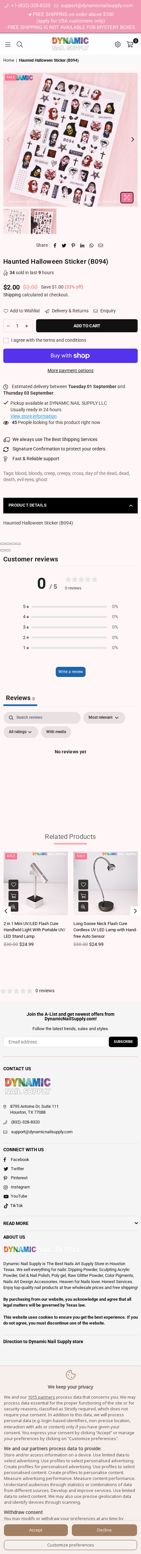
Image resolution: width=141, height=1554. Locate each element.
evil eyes (25, 479)
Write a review (70, 671)
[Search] (20, 44)
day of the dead (101, 473)
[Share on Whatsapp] (91, 245)
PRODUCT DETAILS (28, 505)
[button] (70, 607)
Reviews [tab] (20, 698)
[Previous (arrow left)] (2, 550)
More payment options (70, 370)
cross (77, 473)
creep (49, 473)
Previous (8, 140)
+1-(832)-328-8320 (30, 5)
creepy (63, 473)
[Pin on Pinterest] (73, 245)
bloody (35, 473)
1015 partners (41, 1397)
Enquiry (107, 310)
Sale (11, 77)
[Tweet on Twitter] (64, 245)
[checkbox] (56, 732)
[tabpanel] (70, 767)
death (9, 479)
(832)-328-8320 (25, 1122)
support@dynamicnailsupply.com (96, 5)
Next (133, 140)
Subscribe (123, 1042)
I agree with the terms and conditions (48, 340)
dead (124, 473)
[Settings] (118, 44)
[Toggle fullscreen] (13, 544)
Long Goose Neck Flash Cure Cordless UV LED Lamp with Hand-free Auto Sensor (105, 930)
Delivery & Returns (70, 310)
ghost (42, 479)
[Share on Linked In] (82, 245)
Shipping (12, 294)
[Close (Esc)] (2, 544)
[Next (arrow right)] (7, 550)
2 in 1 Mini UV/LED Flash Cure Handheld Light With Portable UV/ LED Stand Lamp (34, 930)
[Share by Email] (100, 245)
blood (21, 473)
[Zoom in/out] (18, 544)
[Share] (7, 544)
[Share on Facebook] (54, 245)
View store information (33, 416)
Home (8, 60)
